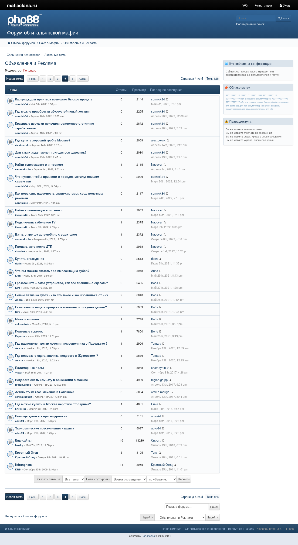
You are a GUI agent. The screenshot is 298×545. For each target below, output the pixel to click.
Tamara (156, 343)
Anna (154, 270)
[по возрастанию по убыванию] (169, 479)
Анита (19, 348)
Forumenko (148, 536)
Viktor (18, 372)
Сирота (156, 440)
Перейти (147, 517)
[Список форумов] (111, 21)
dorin (18, 263)
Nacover (156, 164)
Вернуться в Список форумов (26, 516)
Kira (17, 287)
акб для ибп (241, 105)
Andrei (19, 300)
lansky (19, 445)
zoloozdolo (22, 324)
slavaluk (20, 251)
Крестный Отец (25, 457)
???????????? (233, 95)
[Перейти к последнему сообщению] (167, 99)
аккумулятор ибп (256, 105)
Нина (154, 404)
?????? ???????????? (251, 95)
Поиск (214, 506)
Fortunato (29, 70)
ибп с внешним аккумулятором (255, 98)
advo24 (19, 421)
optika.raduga (23, 396)
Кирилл (20, 336)
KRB (18, 469)
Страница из (192, 78)
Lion (18, 275)
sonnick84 (21, 104)
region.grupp (23, 384)
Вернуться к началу (241, 529)
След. (82, 78)
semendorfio (23, 169)
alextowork (22, 145)
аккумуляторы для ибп (262, 108)
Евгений (20, 409)
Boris (154, 283)
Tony (154, 452)
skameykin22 (160, 367)
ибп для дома (247, 102)
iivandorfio (21, 215)
